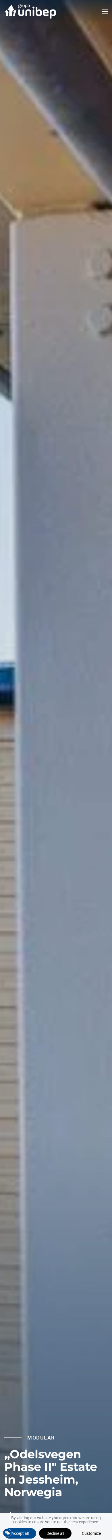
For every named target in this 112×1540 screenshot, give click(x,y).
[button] (105, 11)
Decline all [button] (55, 1533)
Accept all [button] (20, 1533)
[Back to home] (30, 11)
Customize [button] (91, 1533)
